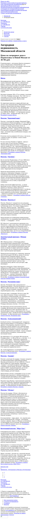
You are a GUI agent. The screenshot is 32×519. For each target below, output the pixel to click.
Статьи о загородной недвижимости (11, 13)
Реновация (9, 11)
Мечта (3, 78)
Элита (5, 4)
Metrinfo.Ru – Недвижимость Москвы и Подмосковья (16, 469)
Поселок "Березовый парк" (11, 118)
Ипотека (19, 4)
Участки (6, 36)
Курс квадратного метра (10, 500)
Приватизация (9, 10)
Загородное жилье (12, 4)
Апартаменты (19, 3)
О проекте (7, 503)
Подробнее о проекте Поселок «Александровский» (16, 351)
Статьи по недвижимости (11, 501)
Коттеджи (6, 33)
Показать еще (4, 466)
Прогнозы (15, 11)
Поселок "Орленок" (8, 157)
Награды (6, 504)
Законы (3, 5)
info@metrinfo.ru (14, 495)
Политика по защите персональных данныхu (13, 514)
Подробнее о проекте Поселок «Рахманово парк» (15, 314)
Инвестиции (12, 5)
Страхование (12, 8)
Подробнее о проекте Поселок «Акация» (12, 386)
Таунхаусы (7, 35)
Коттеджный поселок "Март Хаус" (13, 428)
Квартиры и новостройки (8, 3)
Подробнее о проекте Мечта (8, 115)
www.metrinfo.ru (9, 510)
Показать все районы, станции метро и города (14, 41)
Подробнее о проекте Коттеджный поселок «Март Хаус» (14, 463)
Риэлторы (15, 10)
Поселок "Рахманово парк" (11, 282)
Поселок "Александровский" (11, 319)
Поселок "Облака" (7, 390)
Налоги (7, 5)
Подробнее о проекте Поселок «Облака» (15, 424)
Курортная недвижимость (13, 7)
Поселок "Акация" (7, 356)
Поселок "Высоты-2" (8, 200)
